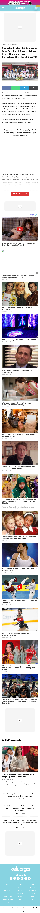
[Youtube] (25, 878)
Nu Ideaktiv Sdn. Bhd (18, 911)
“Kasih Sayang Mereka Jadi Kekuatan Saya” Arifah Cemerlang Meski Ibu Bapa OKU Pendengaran (20, 808)
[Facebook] (11, 878)
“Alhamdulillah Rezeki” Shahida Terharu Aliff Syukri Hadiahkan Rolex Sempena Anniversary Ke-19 (20, 822)
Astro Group (33, 911)
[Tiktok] (22, 878)
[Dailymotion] (29, 878)
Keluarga (4, 44)
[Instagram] (14, 878)
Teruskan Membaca (20, 194)
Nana (3, 779)
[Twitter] (18, 878)
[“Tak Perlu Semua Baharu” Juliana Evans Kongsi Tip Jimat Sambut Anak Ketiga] (20, 759)
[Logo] (20, 8)
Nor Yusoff (7, 60)
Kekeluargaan (14, 44)
